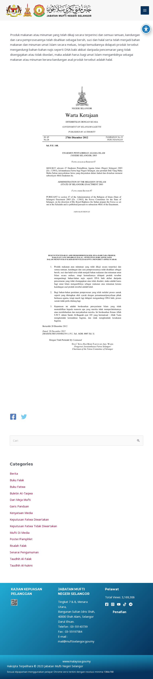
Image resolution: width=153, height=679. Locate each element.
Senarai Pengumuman (24, 552)
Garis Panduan (19, 506)
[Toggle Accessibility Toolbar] (146, 29)
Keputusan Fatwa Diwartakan (29, 519)
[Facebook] (13, 417)
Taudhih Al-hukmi (21, 565)
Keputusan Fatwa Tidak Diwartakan (33, 526)
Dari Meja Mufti (20, 500)
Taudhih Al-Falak (20, 559)
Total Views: (113, 597)
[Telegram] (130, 604)
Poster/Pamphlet (21, 539)
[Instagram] (113, 604)
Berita (14, 473)
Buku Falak (17, 480)
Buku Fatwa (17, 487)
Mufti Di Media (19, 533)
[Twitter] (24, 417)
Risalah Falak (18, 546)
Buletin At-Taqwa (21, 493)
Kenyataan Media (21, 513)
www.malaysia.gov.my (77, 661)
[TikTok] (125, 604)
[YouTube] (119, 604)
